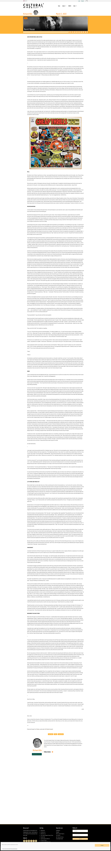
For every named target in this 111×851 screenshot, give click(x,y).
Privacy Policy (44, 840)
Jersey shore (60, 734)
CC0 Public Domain (49, 729)
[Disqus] (55, 773)
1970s (55, 734)
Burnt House (29, 29)
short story (50, 734)
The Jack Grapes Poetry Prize (47, 835)
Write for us (43, 833)
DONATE (69, 5)
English (25, 0)
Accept (102, 845)
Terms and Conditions (45, 838)
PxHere (37, 729)
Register (82, 1)
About (74, 5)
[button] (73, 32)
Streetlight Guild (59, 838)
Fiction (26, 18)
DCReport (58, 830)
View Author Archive (37, 754)
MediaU (57, 832)
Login (79, 1)
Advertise (43, 830)
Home (59, 5)
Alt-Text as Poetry (60, 837)
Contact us (43, 832)
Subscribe (43, 837)
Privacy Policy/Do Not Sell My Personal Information (9, 848)
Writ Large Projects (60, 833)
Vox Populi (58, 835)
